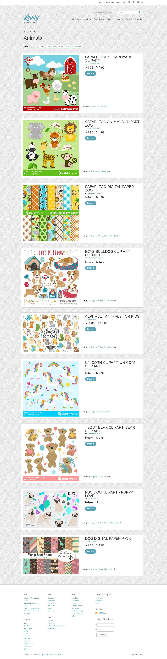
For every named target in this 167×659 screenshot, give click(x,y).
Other (118, 236)
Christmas (75, 601)
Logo (26, 636)
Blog (61, 654)
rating (61, 46)
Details (90, 73)
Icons (26, 601)
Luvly (132, 654)
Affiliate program (42, 654)
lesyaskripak (91, 319)
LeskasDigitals (92, 499)
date (48, 46)
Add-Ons (27, 646)
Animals (106, 106)
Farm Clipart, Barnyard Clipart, (109, 59)
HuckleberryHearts (93, 63)
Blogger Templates (31, 598)
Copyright (99, 601)
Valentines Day (77, 613)
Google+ (142, 2)
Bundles (75, 598)
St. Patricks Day (77, 611)
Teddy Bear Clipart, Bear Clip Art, (110, 429)
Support (98, 598)
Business (51, 598)
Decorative (28, 628)
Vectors (100, 301)
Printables (51, 601)
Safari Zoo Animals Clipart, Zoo (112, 123)
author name (76, 46)
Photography (28, 644)
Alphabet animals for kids (112, 316)
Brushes (27, 623)
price (67, 46)
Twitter (129, 2)
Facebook (133, 2)
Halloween (76, 608)
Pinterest (138, 2)
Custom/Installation (31, 608)
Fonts (26, 631)
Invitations (51, 603)
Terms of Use (54, 654)
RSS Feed (102, 613)
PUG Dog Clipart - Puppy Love (109, 494)
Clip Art (100, 106)
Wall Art (51, 606)
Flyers (50, 608)
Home (26, 32)
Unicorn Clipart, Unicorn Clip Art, (111, 364)
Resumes (51, 611)
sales (42, 46)
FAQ (97, 603)
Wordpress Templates (32, 611)
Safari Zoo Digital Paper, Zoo (110, 188)
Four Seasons (77, 606)
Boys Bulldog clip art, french (108, 253)
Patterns (100, 236)
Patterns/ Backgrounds (57, 626)
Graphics (94, 106)
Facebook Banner (30, 603)
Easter (74, 603)
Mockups (27, 613)
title (54, 46)
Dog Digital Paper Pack (108, 538)
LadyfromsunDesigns (94, 258)
